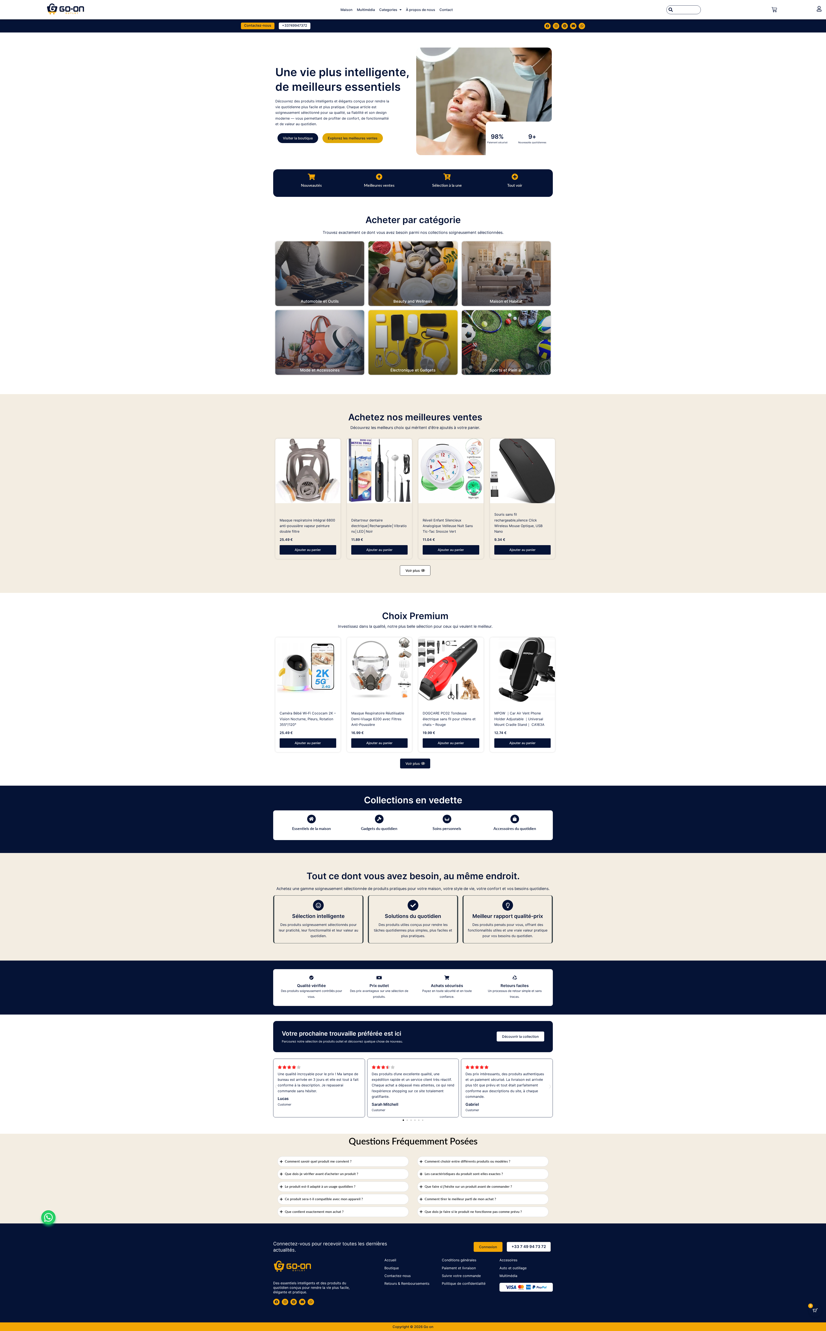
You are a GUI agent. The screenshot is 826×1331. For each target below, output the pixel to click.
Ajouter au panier (308, 550)
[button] (415, 570)
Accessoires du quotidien (514, 829)
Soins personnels (447, 829)
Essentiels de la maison (311, 829)
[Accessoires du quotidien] (514, 819)
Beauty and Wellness (412, 301)
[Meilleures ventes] (379, 177)
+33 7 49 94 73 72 (529, 1246)
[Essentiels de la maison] (311, 819)
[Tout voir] (515, 177)
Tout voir (514, 186)
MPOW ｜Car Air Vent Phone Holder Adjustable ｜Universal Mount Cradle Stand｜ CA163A (519, 719)
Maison (347, 10)
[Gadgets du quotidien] (379, 819)
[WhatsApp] (48, 1217)
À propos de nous (420, 10)
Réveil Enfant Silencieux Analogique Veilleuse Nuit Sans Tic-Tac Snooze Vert (448, 526)
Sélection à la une (447, 186)
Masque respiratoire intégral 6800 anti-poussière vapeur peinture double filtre (307, 526)
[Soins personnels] (447, 819)
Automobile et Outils (320, 301)
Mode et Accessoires (320, 370)
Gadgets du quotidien (379, 829)
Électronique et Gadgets (413, 370)
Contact (446, 10)
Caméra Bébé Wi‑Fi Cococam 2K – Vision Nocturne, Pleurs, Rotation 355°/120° (308, 719)
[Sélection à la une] (447, 177)
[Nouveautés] (311, 177)
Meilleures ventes (379, 186)
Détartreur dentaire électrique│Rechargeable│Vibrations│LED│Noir (379, 526)
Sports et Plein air (506, 370)
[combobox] (683, 9)
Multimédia (366, 10)
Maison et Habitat (506, 301)
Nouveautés (311, 186)
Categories (388, 10)
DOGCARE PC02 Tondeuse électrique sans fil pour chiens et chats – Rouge (449, 719)
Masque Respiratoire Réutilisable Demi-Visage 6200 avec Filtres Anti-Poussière (377, 719)
